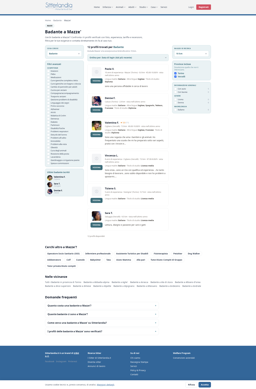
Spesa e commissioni (60, 163)
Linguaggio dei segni (60, 102)
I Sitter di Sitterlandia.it (99, 357)
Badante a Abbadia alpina (96, 282)
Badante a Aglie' (120, 282)
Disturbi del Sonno (59, 134)
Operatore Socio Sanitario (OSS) (63, 253)
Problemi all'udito (58, 138)
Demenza (55, 118)
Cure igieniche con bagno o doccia (66, 83)
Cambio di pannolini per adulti (64, 87)
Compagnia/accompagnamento (65, 93)
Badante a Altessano (147, 286)
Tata (108, 259)
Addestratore (54, 259)
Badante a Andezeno (169, 286)
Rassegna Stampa (139, 362)
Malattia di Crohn (58, 115)
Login (191, 7)
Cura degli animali (58, 150)
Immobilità (55, 141)
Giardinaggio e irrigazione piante (65, 160)
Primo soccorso (57, 106)
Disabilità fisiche (58, 128)
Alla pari (141, 259)
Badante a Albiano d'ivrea (187, 282)
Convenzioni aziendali (184, 357)
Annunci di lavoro (96, 366)
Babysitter (95, 259)
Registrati (204, 7)
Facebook (49, 361)
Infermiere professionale (98, 253)
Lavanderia (55, 157)
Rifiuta (191, 384)
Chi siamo (135, 357)
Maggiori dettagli (105, 384)
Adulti (131, 7)
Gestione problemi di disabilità (64, 99)
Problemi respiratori (59, 131)
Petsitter (177, 253)
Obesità (54, 147)
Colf (69, 259)
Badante (57, 20)
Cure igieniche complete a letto (64, 80)
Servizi (164, 7)
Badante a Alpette (102, 286)
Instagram (61, 361)
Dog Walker (194, 253)
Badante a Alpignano (123, 286)
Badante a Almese (82, 286)
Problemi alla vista (59, 144)
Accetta (205, 384)
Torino (181, 73)
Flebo (53, 74)
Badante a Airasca (139, 282)
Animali (119, 7)
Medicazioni (56, 77)
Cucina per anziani (59, 90)
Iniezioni (54, 71)
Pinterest (72, 361)
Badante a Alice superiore (58, 286)
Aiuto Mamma (123, 259)
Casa (153, 7)
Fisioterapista (161, 253)
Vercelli (181, 76)
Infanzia (107, 7)
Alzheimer (55, 109)
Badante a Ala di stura (162, 282)
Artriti (53, 112)
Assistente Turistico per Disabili (132, 253)
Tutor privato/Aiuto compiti (61, 266)
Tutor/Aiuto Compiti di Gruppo (166, 259)
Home (97, 7)
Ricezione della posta (60, 153)
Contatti (134, 374)
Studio (142, 7)
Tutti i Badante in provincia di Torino (63, 282)
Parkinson (55, 125)
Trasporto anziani (58, 96)
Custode (80, 259)
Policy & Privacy (138, 370)
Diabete (54, 122)
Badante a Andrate (191, 286)
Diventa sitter (94, 362)
